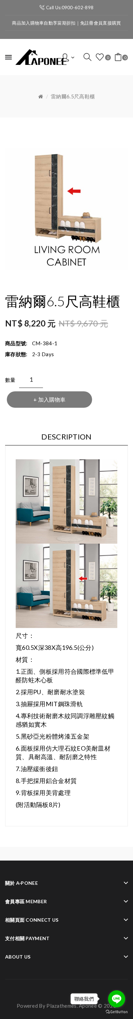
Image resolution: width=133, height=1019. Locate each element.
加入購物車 (51, 399)
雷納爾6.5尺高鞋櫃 (73, 96)
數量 (10, 380)
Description (66, 436)
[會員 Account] (67, 56)
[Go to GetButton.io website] (117, 1012)
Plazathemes (61, 1006)
